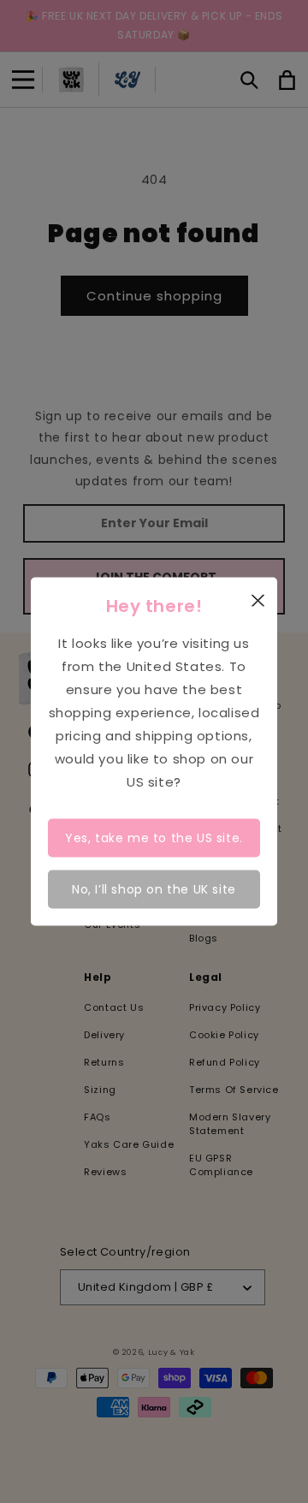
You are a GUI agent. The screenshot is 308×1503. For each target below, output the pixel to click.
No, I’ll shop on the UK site (154, 888)
